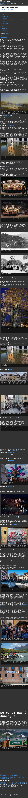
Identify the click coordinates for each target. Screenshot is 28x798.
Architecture (4, 16)
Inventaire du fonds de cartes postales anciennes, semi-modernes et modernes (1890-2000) (12, 790)
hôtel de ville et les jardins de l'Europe (14, 19)
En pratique (4, 37)
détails (8, 115)
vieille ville (6, 23)
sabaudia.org (5, 785)
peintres (8, 33)
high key (3, 9)
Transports (4, 28)
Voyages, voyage (22, 794)
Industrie (3, 26)
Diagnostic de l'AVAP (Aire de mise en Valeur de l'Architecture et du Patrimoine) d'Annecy (13, 783)
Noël (16, 9)
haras (4, 25)
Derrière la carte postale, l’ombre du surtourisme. (12, 775)
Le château (4, 21)
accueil (2, 3)
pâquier (5, 11)
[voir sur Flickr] (14, 544)
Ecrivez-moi (15, 796)
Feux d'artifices (5, 31)
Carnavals (3, 30)
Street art (4, 35)
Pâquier (5, 18)
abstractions (10, 9)
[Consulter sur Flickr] (14, 481)
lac (3, 14)
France (7, 3)
